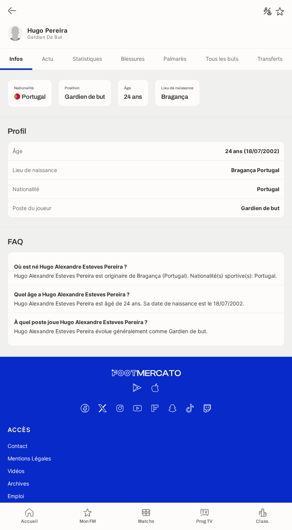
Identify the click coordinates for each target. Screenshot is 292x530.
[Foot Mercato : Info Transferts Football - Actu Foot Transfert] (146, 373)
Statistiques (87, 58)
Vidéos (16, 471)
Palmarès (174, 58)
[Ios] (154, 387)
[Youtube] (137, 408)
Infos (16, 58)
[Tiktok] (189, 408)
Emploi (16, 496)
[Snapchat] (172, 408)
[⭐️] (279, 11)
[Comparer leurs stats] (267, 11)
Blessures (132, 58)
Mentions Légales (29, 458)
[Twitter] (102, 408)
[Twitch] (207, 408)
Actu (47, 58)
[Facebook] (84, 408)
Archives (18, 483)
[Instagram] (119, 408)
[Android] (137, 387)
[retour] (12, 11)
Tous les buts (222, 58)
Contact (17, 446)
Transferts (269, 58)
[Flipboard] (154, 408)
